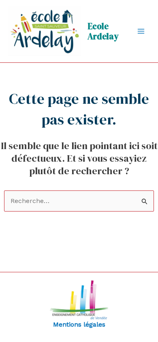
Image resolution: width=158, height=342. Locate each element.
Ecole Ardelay (103, 31)
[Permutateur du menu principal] (141, 31)
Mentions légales (79, 324)
